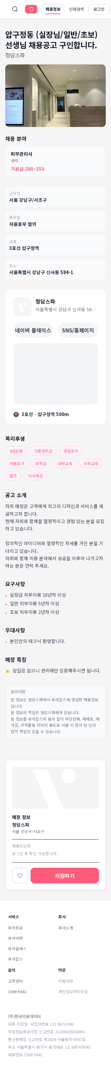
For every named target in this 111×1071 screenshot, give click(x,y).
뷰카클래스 (17, 948)
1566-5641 (17, 991)
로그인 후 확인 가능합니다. (35, 853)
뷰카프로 (15, 928)
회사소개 (65, 928)
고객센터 (15, 981)
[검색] (15, 9)
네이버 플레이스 (33, 330)
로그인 (99, 9)
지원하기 (65, 875)
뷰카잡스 (15, 959)
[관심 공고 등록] (20, 875)
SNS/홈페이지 (78, 330)
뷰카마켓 (15, 938)
